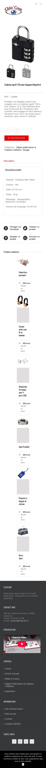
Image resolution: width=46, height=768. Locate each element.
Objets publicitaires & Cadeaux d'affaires (20, 148)
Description (9, 161)
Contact (8, 719)
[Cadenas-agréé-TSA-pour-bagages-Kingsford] (23, 44)
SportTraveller (24, 446)
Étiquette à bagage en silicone (23, 501)
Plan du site (10, 714)
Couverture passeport (23, 274)
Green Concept (12, 674)
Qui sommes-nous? (14, 709)
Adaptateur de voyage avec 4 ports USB (23, 391)
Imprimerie (10, 691)
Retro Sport (21, 557)
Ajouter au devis (18, 138)
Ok (23, 764)
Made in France (12, 679)
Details (26, 283)
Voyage (26, 150)
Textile (8, 669)
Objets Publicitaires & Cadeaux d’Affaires (19, 685)
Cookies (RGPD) (13, 724)
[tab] (23, 161)
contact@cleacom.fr (19, 621)
